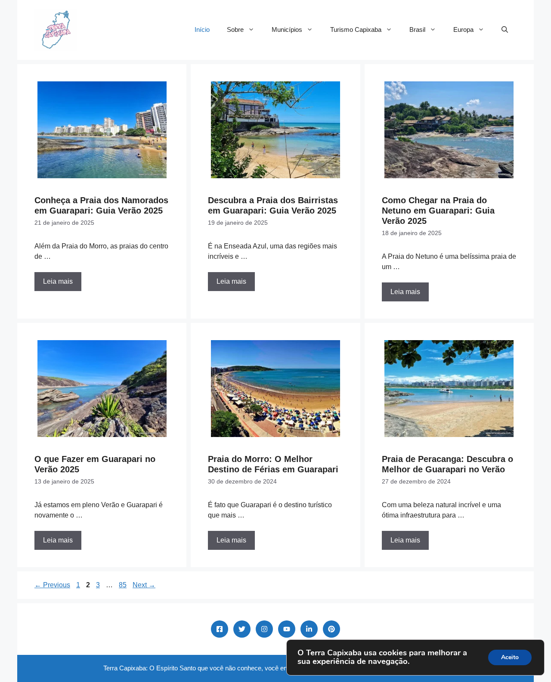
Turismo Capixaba (355, 29)
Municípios (287, 29)
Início (202, 29)
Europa (463, 29)
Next (144, 585)
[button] (505, 30)
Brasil (417, 29)
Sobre (235, 29)
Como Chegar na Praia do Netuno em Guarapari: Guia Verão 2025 (438, 210)
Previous (52, 585)
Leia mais (58, 281)
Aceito (510, 657)
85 (123, 585)
